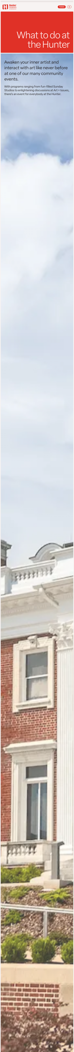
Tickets (61, 7)
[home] (9, 6)
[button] (69, 6)
